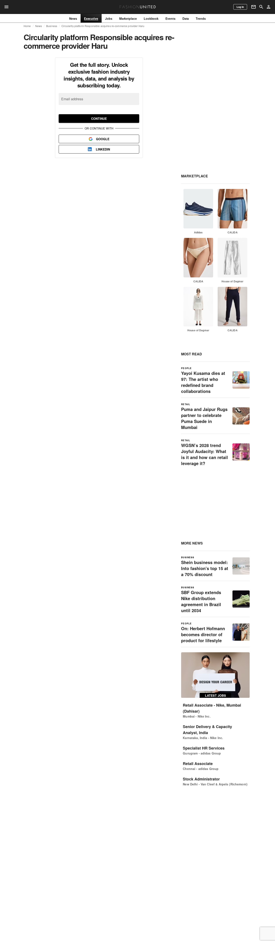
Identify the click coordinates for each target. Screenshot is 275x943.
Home (27, 25)
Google (102, 139)
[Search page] (261, 6)
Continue (99, 118)
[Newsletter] (253, 6)
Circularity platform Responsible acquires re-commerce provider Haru (102, 25)
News (38, 25)
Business (51, 25)
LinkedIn (103, 149)
